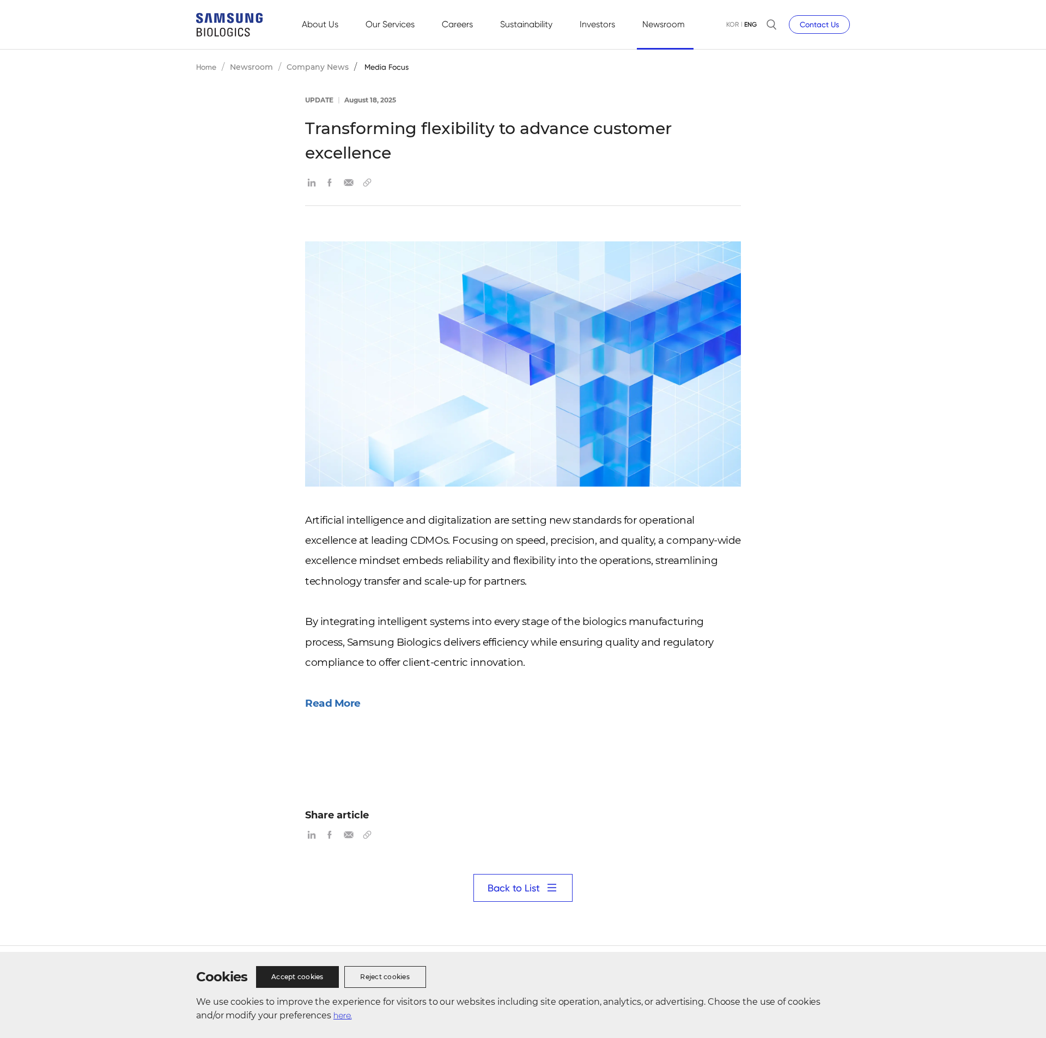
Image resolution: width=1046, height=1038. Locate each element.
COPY (367, 182)
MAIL (348, 182)
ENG (750, 24)
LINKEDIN (311, 182)
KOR (732, 24)
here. (342, 1015)
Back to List (514, 888)
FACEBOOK (330, 182)
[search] (771, 24)
